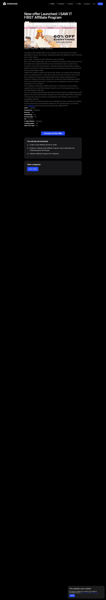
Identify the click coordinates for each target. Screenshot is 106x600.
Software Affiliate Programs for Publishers (44, 154)
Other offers (33, 169)
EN (93, 3)
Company (87, 4)
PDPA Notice (93, 592)
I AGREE (72, 595)
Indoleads (31, 106)
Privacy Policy (85, 592)
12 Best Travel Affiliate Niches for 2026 (43, 145)
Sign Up (100, 3)
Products (70, 4)
